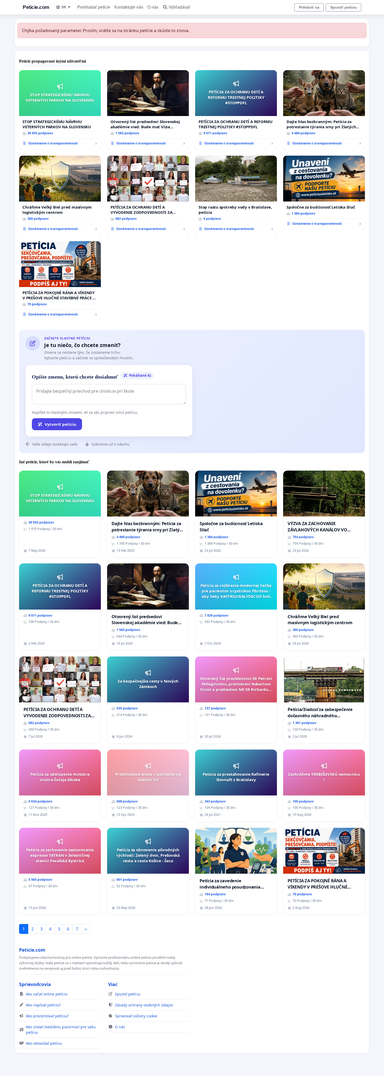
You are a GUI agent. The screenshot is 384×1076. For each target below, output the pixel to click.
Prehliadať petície (93, 7)
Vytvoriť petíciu (60, 424)
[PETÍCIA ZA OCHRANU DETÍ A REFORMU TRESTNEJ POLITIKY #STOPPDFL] (236, 109)
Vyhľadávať (179, 7)
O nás (152, 7)
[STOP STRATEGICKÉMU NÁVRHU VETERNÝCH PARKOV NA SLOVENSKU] (60, 109)
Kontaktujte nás (128, 7)
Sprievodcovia (35, 984)
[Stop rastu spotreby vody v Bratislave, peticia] (236, 195)
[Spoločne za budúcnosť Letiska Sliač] (324, 193)
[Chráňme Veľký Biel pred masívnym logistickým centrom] (60, 195)
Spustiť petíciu (343, 7)
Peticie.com (36, 7)
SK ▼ (66, 7)
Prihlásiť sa (309, 7)
